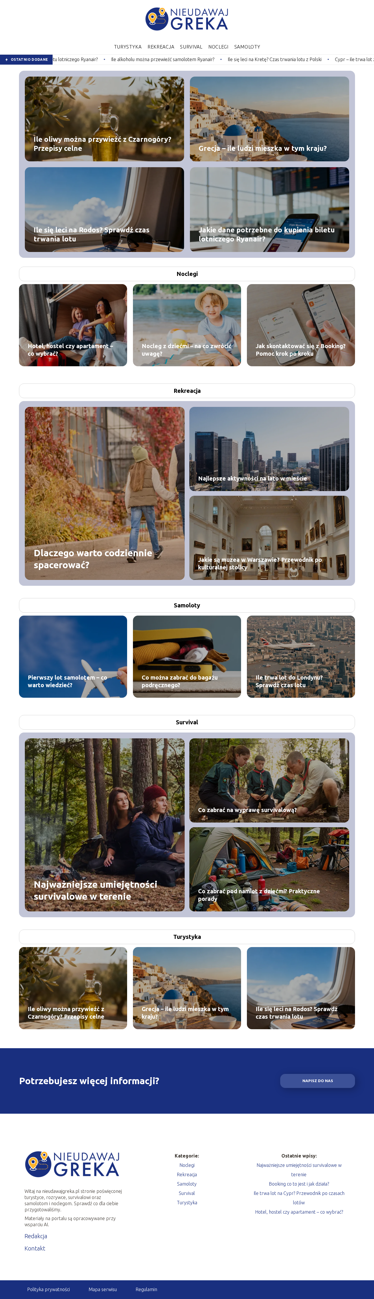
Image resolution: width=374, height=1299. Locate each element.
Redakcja (36, 1236)
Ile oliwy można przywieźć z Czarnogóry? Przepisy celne (102, 143)
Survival (191, 46)
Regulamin (146, 1289)
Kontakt (35, 1248)
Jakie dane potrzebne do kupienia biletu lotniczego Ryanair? (267, 234)
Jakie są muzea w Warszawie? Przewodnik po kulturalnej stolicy (260, 563)
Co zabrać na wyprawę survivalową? (247, 809)
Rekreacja (161, 46)
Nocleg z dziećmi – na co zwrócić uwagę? (186, 350)
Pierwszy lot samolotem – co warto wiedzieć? (67, 681)
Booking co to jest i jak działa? (299, 1183)
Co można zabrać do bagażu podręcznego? (180, 681)
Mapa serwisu (103, 1289)
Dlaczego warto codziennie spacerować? (93, 558)
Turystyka (128, 46)
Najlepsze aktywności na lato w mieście (252, 478)
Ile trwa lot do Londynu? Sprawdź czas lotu (289, 681)
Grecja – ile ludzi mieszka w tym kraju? (263, 148)
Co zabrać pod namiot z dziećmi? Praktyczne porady (259, 895)
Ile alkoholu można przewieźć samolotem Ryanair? (82, 59)
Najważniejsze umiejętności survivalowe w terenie (95, 890)
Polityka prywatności (48, 1289)
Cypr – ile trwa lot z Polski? (282, 59)
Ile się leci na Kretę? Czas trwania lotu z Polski (194, 59)
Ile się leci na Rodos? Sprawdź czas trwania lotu (92, 234)
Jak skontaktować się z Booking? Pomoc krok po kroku (301, 350)
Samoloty (247, 46)
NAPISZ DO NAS (317, 1081)
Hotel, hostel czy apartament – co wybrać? (70, 350)
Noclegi (218, 46)
